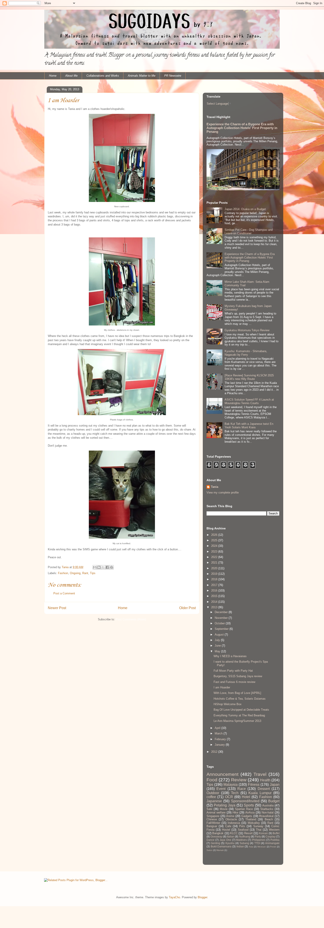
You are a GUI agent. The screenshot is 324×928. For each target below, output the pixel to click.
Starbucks (266, 809)
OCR (229, 797)
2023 (214, 551)
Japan (274, 784)
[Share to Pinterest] (111, 567)
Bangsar (212, 826)
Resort (248, 833)
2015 (214, 596)
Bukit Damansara (221, 846)
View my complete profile (223, 492)
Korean (263, 833)
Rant (85, 573)
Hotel (246, 797)
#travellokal (266, 816)
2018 (214, 579)
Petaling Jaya (224, 805)
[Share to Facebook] (107, 567)
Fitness (253, 784)
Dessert (264, 789)
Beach (269, 819)
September (222, 628)
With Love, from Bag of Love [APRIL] (237, 693)
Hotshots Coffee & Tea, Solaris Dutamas (240, 698)
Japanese (214, 801)
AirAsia (250, 812)
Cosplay (271, 836)
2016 (214, 590)
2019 (214, 573)
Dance (210, 839)
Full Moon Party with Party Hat (233, 670)
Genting (215, 843)
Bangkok (217, 833)
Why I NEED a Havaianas (230, 656)
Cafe (228, 826)
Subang (244, 843)
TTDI (257, 843)
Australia (268, 805)
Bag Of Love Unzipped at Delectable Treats (241, 709)
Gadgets (246, 816)
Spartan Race (244, 809)
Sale (209, 809)
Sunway (258, 826)
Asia (251, 846)
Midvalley (254, 822)
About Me (71, 75)
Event (220, 789)
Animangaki (272, 843)
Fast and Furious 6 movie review (234, 682)
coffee (211, 797)
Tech (234, 793)
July (218, 640)
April (218, 728)
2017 (214, 585)
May (218, 651)
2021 (214, 562)
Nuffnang (244, 836)
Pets (242, 826)
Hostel (226, 829)
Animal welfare (216, 812)
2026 (214, 534)
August (220, 634)
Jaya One (225, 839)
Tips (92, 573)
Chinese (212, 819)
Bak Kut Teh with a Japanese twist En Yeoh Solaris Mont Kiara (249, 425)
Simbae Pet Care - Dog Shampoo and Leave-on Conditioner (249, 231)
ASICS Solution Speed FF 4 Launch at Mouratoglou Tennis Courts (249, 401)
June (218, 645)
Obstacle (231, 819)
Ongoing (75, 573)
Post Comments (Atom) (131, 619)
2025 (214, 540)
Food (212, 779)
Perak (273, 846)
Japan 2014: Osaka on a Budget (245, 209)
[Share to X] (103, 567)
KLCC (234, 833)
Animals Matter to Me (141, 75)
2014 (214, 601)
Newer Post (57, 608)
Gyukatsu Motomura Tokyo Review (247, 330)
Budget (273, 801)
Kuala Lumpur (260, 793)
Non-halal (268, 812)
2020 (214, 568)
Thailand (250, 819)
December (222, 612)
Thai (258, 829)
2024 (214, 545)
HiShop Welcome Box (228, 704)
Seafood (243, 829)
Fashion (63, 573)
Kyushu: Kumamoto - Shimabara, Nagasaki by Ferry (246, 352)
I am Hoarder (222, 687)
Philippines (258, 839)
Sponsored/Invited (245, 801)
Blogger (202, 897)
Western (274, 829)
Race (241, 789)
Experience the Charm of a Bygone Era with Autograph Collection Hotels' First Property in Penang (242, 127)
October (220, 623)
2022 (214, 557)
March (219, 733)
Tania (214, 486)
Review (238, 779)
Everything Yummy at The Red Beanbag (239, 715)
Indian (240, 846)
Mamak (220, 850)
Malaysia (230, 784)
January (220, 744)
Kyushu (230, 843)
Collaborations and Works (102, 75)
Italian (230, 836)
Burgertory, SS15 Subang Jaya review (238, 676)
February (221, 739)
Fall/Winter (213, 822)
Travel (259, 774)
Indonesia (234, 822)
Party (258, 836)
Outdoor (213, 793)
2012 (214, 751)
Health (265, 780)
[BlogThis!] (99, 567)
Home (52, 75)
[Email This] (95, 567)
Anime (230, 816)
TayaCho (174, 897)
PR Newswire (172, 75)
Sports (249, 805)
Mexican (261, 846)
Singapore (213, 816)
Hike (235, 812)
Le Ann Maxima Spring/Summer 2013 (237, 721)
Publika (274, 839)
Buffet (276, 833)
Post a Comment (64, 593)
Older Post (187, 608)
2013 (214, 607)
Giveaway (216, 836)
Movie (223, 809)
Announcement (222, 774)
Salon (209, 850)
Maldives (241, 839)
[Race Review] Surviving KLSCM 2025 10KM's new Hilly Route (249, 377)
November (222, 617)
